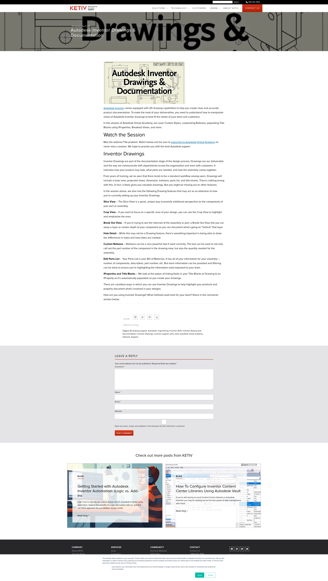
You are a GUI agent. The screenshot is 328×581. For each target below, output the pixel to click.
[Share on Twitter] (142, 317)
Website (118, 411)
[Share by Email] (156, 317)
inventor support (161, 333)
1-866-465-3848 (197, 553)
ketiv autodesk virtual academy (189, 333)
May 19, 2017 (86, 26)
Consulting (116, 553)
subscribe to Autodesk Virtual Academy (193, 142)
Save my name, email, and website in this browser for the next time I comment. (150, 426)
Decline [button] (210, 575)
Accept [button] (199, 575)
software (126, 336)
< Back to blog (130, 325)
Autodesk (152, 330)
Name (118, 392)
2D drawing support (138, 330)
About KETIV (77, 550)
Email (118, 401)
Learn (113, 550)
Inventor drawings (145, 333)
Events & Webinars (158, 550)
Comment (120, 366)
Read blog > (83, 515)
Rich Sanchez (76, 26)
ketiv (172, 333)
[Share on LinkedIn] (135, 317)
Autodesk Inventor (114, 108)
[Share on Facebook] (149, 317)
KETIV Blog (155, 553)
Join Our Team (78, 553)
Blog (81, 476)
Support (134, 336)
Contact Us (195, 550)
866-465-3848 (254, 2)
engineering (163, 330)
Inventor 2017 (175, 330)
